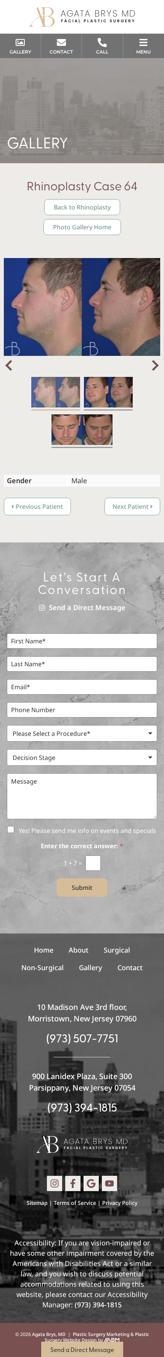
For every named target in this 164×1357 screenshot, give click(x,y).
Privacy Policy (119, 1202)
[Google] (91, 1183)
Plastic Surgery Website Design (97, 1337)
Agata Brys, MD (49, 1334)
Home (43, 949)
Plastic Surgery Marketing (101, 1334)
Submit (82, 887)
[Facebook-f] (72, 1183)
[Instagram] (54, 1183)
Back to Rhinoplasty (82, 207)
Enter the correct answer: (82, 846)
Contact (130, 967)
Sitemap (37, 1202)
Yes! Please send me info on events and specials (87, 831)
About (78, 949)
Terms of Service (75, 1202)
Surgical (117, 949)
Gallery (90, 967)
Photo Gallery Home (82, 227)
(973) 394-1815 (82, 1107)
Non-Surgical (42, 967)
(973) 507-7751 (82, 1037)
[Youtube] (109, 1183)
